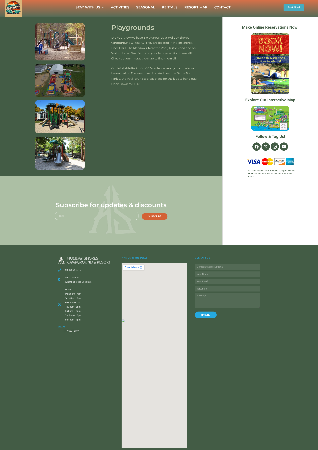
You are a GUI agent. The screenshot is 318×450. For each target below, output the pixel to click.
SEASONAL (145, 7)
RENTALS (170, 7)
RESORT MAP (196, 7)
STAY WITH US (88, 7)
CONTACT (222, 7)
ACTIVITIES (120, 7)
